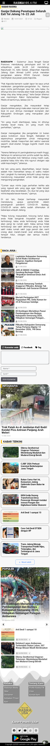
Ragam (39, 19)
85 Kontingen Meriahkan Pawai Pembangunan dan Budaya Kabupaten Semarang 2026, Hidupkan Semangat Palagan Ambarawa (31, 314)
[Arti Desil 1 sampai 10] (7, 634)
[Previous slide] (3, 624)
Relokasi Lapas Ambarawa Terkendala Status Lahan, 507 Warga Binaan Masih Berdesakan (32, 645)
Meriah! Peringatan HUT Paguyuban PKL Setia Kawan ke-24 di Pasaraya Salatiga (31, 299)
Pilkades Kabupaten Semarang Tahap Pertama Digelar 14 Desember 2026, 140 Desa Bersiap (30, 328)
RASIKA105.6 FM (25, 3)
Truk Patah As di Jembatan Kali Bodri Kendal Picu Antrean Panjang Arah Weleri (24, 430)
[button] (48, 15)
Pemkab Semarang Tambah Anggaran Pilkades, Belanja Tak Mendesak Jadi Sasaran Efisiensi (32, 286)
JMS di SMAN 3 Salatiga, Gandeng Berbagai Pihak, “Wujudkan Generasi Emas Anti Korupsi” (30, 273)
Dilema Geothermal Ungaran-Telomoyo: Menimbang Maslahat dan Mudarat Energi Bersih (31, 659)
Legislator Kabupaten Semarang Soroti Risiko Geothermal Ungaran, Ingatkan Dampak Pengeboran (31, 259)
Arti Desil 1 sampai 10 (26, 629)
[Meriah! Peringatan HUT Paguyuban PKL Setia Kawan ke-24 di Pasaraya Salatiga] (7, 302)
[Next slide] (46, 624)
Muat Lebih (26, 562)
